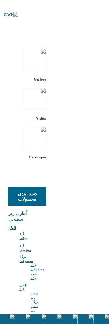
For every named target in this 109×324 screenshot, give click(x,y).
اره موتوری (25, 247)
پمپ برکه (34, 276)
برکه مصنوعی (26, 258)
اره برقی (23, 235)
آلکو (12, 227)
